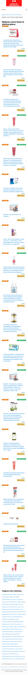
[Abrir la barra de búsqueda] (26, 10)
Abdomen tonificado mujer (10, 619)
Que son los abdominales (16, 659)
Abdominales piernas (8, 621)
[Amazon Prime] (23, 48)
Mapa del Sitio (24, 666)
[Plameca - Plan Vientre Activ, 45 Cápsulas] (14, 207)
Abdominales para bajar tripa (10, 594)
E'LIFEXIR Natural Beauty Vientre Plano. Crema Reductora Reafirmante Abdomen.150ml (14, 474)
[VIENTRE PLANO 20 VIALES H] (14, 518)
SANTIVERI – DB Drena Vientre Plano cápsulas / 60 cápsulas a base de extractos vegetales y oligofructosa (13, 189)
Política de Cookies (9, 666)
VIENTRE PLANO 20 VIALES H (10, 524)
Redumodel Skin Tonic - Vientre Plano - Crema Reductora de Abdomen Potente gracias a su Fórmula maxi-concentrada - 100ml (13, 501)
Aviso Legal (3, 666)
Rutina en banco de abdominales (12, 617)
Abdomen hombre (7, 607)
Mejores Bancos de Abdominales (11, 15)
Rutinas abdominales (12, 639)
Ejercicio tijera (15, 597)
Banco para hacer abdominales (16, 614)
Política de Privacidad (17, 666)
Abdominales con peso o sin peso (12, 599)
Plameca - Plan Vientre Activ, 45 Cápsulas (12, 215)
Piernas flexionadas (8, 644)
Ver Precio (21, 50)
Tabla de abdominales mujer (13, 604)
